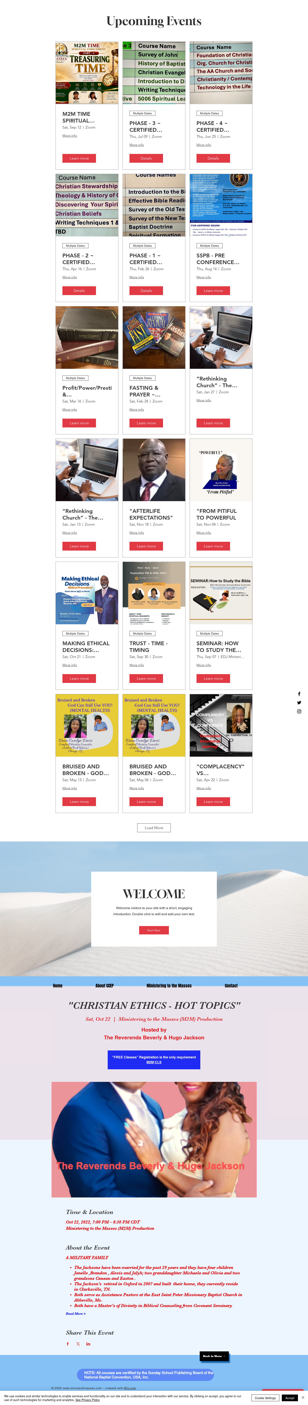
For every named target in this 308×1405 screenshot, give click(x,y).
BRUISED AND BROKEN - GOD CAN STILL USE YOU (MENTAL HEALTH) (83, 769)
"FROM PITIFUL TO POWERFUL (217, 514)
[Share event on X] (78, 1344)
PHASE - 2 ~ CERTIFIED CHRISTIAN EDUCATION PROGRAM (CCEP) (86, 258)
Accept (289, 1398)
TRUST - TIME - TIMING (148, 646)
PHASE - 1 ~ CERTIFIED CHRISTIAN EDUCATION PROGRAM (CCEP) (153, 258)
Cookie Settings (265, 1398)
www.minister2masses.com (82, 1388)
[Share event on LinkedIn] (88, 1344)
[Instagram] (299, 711)
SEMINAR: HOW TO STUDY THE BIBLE (218, 646)
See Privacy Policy (87, 1400)
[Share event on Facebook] (68, 1344)
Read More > (76, 1314)
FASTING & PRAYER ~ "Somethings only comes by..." (152, 391)
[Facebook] (299, 694)
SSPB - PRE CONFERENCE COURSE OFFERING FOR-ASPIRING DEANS (220, 258)
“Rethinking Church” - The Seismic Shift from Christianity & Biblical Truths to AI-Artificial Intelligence (85, 514)
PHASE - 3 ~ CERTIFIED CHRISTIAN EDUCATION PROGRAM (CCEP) (153, 126)
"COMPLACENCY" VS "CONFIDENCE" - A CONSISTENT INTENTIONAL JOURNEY (221, 769)
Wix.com (130, 1388)
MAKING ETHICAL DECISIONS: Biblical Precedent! (86, 646)
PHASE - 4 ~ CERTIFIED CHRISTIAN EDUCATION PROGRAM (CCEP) (220, 126)
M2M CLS (154, 1062)
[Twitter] (299, 702)
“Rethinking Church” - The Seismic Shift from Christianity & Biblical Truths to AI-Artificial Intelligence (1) (220, 381)
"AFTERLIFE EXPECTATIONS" (151, 514)
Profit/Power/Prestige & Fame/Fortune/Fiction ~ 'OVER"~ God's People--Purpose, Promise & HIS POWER (86, 391)
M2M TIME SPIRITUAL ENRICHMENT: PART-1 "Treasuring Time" (86, 117)
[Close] (302, 1398)
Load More (154, 828)
